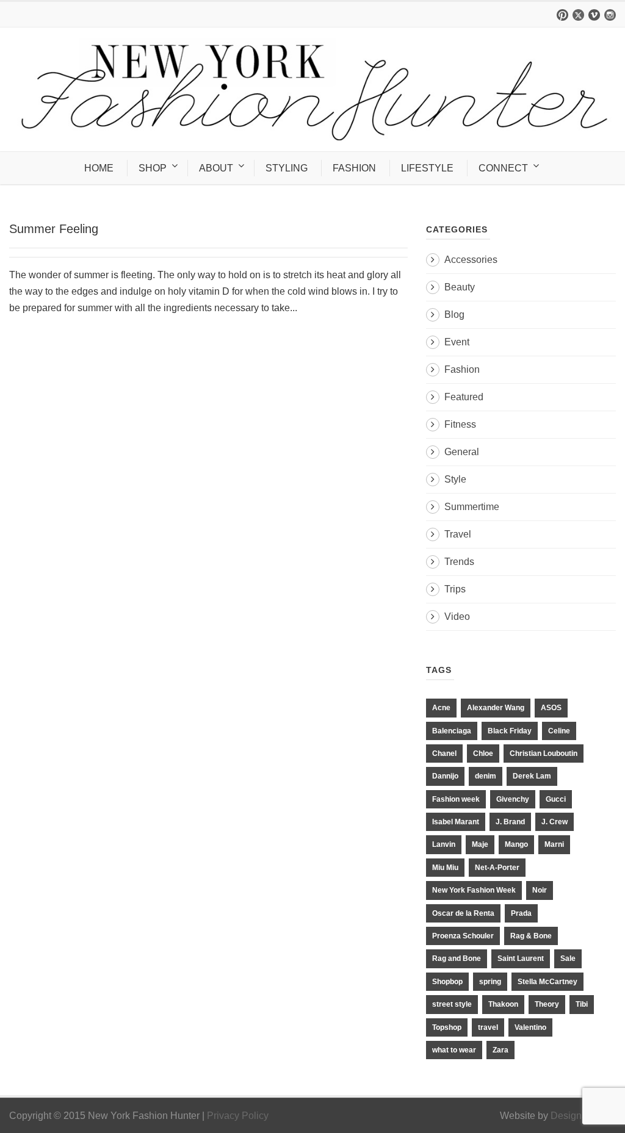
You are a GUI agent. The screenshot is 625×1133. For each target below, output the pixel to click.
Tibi (582, 1004)
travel (488, 1027)
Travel (457, 534)
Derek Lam (532, 776)
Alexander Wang (495, 707)
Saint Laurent (520, 958)
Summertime (471, 507)
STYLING (287, 168)
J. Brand (510, 822)
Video (457, 616)
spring (490, 981)
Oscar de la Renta (463, 913)
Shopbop (447, 981)
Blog (454, 314)
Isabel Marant (455, 822)
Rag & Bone (531, 936)
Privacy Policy (238, 1115)
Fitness (460, 424)
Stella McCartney (547, 981)
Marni (554, 844)
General (461, 452)
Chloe (483, 753)
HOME (99, 168)
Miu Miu (445, 867)
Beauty (459, 287)
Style (455, 479)
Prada (521, 913)
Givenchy (512, 799)
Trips (455, 589)
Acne (441, 707)
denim (485, 776)
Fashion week (456, 799)
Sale (568, 958)
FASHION (354, 168)
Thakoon (503, 1004)
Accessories (470, 259)
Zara (500, 1050)
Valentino (530, 1027)
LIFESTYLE (427, 168)
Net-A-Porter (497, 867)
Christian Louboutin (543, 753)
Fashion (462, 369)
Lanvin (443, 844)
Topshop (446, 1027)
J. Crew (554, 822)
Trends (459, 561)
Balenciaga (451, 731)
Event (456, 342)
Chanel (444, 753)
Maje (480, 844)
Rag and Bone (456, 958)
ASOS (551, 707)
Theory (547, 1004)
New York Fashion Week (474, 890)
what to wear (454, 1050)
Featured (463, 397)
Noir (539, 890)
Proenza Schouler (463, 936)
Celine (559, 731)
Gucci (556, 799)
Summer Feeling (53, 229)
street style (452, 1004)
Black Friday (510, 731)
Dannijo (445, 776)
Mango (516, 844)
